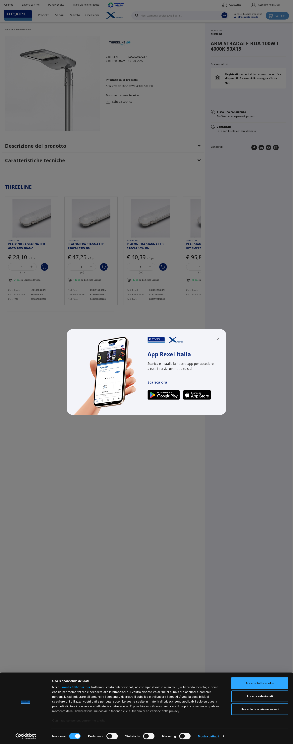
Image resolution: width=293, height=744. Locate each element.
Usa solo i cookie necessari (260, 709)
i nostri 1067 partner (75, 687)
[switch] (112, 736)
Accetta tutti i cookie (260, 683)
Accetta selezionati (260, 696)
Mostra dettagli (208, 736)
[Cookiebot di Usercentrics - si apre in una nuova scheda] (25, 736)
